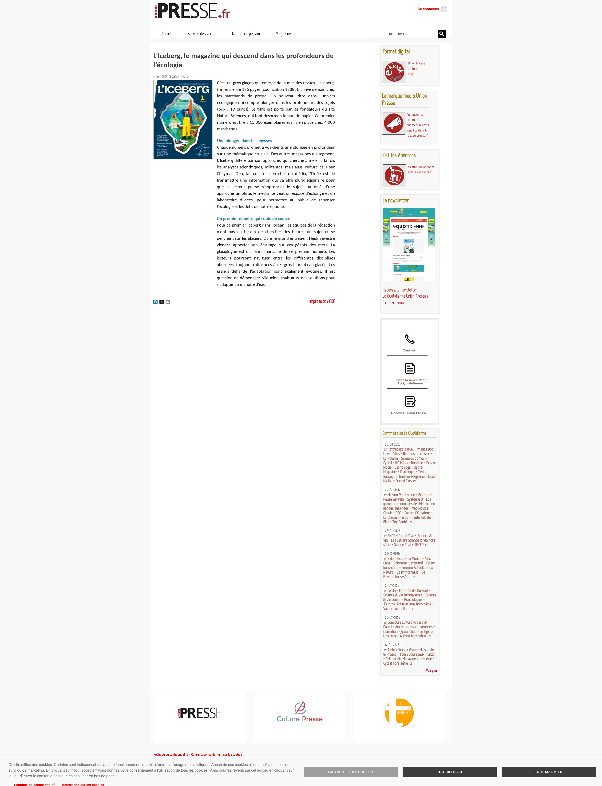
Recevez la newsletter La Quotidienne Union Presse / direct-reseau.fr (405, 296)
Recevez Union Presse (409, 413)
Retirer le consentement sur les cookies (216, 754)
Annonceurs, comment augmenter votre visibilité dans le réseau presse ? (418, 125)
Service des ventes (202, 33)
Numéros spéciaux (246, 33)
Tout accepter (548, 772)
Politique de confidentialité (171, 754)
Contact (409, 350)
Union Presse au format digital (416, 68)
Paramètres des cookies (350, 772)
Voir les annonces (419, 172)
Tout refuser (449, 772)
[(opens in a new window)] (299, 720)
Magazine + (285, 33)
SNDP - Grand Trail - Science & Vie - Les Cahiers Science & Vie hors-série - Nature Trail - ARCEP (409, 540)
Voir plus (431, 670)
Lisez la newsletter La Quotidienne (411, 381)
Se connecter (428, 8)
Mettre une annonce (421, 167)
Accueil (167, 33)
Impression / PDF (322, 301)
